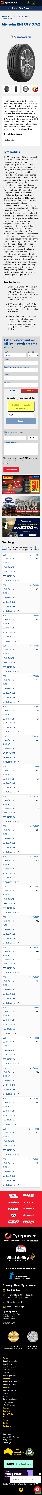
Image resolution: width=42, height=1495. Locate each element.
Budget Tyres (7, 1440)
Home (6, 16)
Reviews (7, 1426)
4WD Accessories (9, 1390)
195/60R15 (34, 887)
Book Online (9, 1414)
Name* (6, 359)
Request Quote (11, 469)
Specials (6, 1408)
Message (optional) (10, 442)
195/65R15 (34, 917)
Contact (6, 1411)
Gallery (6, 1423)
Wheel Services (9, 1405)
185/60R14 (34, 585)
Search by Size (8, 1364)
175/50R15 (34, 706)
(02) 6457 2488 (14, 1302)
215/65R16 (34, 1159)
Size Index (7, 1434)
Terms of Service (29, 461)
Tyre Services (8, 1402)
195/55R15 (34, 856)
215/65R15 (34, 977)
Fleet (5, 1417)
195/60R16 (34, 1038)
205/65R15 (34, 947)
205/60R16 (34, 1098)
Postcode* (7, 382)
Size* (5, 352)
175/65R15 (34, 736)
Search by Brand (9, 1367)
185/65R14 (34, 615)
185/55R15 (34, 767)
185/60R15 (34, 796)
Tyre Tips (6, 1372)
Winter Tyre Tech (9, 1375)
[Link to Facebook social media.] (21, 1490)
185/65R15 (34, 826)
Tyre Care (6, 1370)
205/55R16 (34, 1068)
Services (6, 1387)
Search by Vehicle (10, 1361)
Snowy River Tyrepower (22, 8)
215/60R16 (34, 1129)
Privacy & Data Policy (16, 1484)
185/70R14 (34, 646)
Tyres (5, 1358)
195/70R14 (34, 676)
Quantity (31, 352)
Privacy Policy (14, 461)
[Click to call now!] (28, 3)
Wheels (6, 1378)
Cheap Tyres (7, 1443)
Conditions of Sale (30, 1484)
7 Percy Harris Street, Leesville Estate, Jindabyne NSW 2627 (20, 1296)
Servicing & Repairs (10, 1399)
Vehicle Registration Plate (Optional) (13, 433)
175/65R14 (34, 555)
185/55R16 (34, 1007)
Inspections (7, 1396)
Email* (6, 374)
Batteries (6, 1393)
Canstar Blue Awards (11, 1437)
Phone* (16, 367)
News (5, 1420)
